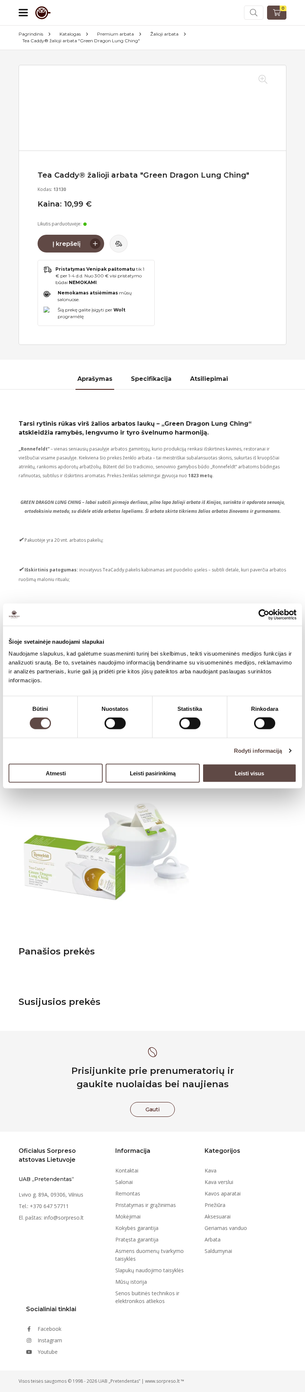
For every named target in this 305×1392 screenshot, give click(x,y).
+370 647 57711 (49, 1206)
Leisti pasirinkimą (153, 773)
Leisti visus (249, 773)
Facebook (49, 1328)
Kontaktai (126, 1170)
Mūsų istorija (131, 1281)
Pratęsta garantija (136, 1239)
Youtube (48, 1351)
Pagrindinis (31, 34)
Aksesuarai (218, 1216)
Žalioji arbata (164, 34)
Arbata (213, 1239)
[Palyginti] (119, 244)
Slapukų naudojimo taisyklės (149, 1270)
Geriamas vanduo (226, 1227)
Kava (210, 1170)
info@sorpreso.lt (64, 1217)
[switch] (115, 723)
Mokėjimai (128, 1216)
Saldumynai (218, 1250)
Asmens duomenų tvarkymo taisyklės (149, 1254)
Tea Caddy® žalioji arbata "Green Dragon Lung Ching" (81, 40)
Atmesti (56, 773)
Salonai (124, 1181)
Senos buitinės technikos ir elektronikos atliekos (147, 1297)
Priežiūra (215, 1204)
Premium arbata (115, 34)
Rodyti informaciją (258, 751)
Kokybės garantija (136, 1227)
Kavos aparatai (223, 1193)
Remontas (127, 1193)
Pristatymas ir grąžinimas (145, 1204)
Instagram (50, 1340)
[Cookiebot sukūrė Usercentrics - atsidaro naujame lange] (263, 614)
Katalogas (70, 34)
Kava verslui (219, 1181)
